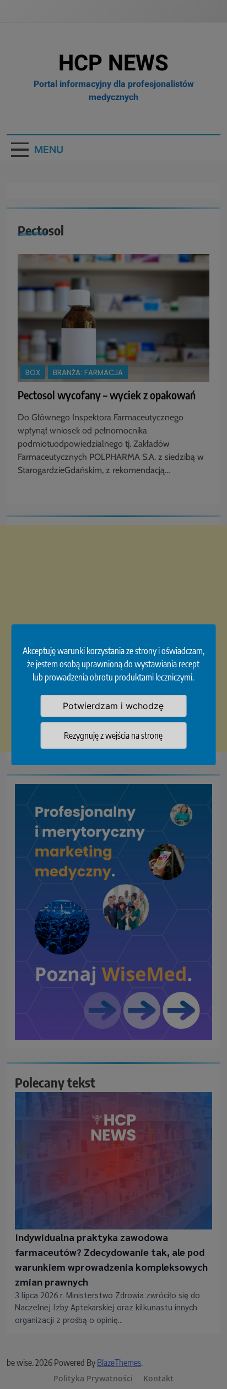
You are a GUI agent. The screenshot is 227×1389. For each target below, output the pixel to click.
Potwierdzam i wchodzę (113, 705)
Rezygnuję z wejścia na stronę (113, 735)
